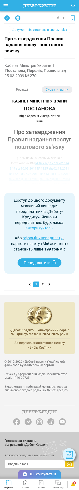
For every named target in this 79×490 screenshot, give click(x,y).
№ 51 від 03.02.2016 (24, 184)
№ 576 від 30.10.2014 (55, 179)
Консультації (58, 487)
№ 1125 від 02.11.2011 (53, 168)
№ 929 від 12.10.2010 (50, 163)
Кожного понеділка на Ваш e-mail (29, 455)
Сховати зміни (57, 89)
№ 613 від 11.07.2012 (55, 174)
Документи (8, 487)
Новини (41, 487)
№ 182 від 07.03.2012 (24, 174)
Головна (25, 487)
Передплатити (37, 262)
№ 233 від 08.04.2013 (24, 179)
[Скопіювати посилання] (7, 18)
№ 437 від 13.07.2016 (54, 184)
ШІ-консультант (43, 474)
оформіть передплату (43, 238)
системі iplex (58, 29)
